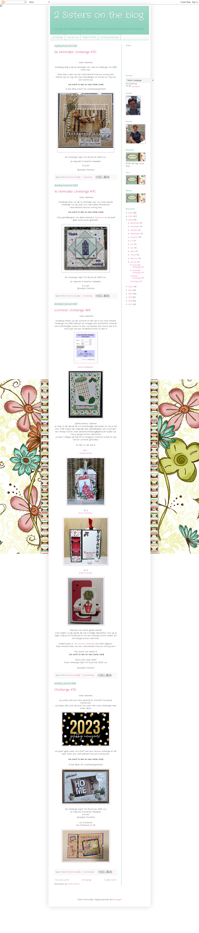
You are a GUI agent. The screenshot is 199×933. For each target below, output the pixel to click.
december (135, 223)
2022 (130, 286)
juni (132, 244)
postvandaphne (85, 367)
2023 (130, 220)
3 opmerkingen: (89, 872)
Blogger (118, 899)
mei (132, 248)
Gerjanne (99, 217)
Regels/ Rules (89, 37)
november (135, 226)
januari (133, 262)
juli (131, 240)
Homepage (57, 37)
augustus (134, 237)
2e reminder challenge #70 (75, 52)
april (132, 251)
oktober (134, 230)
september (135, 233)
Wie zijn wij (72, 37)
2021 (130, 290)
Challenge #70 (65, 689)
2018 (130, 301)
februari (134, 258)
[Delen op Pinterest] (108, 177)
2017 (130, 304)
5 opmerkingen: (88, 675)
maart (133, 255)
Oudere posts (110, 880)
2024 (130, 216)
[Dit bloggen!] (99, 177)
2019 (130, 297)
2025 (130, 213)
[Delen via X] (102, 177)
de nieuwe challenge (84, 643)
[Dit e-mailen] (97, 177)
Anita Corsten (85, 513)
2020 (130, 294)
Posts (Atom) (74, 884)
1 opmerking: (87, 177)
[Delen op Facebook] (105, 177)
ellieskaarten (86, 453)
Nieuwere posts (62, 880)
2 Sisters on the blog (98, 15)
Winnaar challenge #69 (72, 310)
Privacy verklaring (109, 37)
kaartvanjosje (85, 573)
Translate (136, 86)
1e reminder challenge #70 (75, 191)
